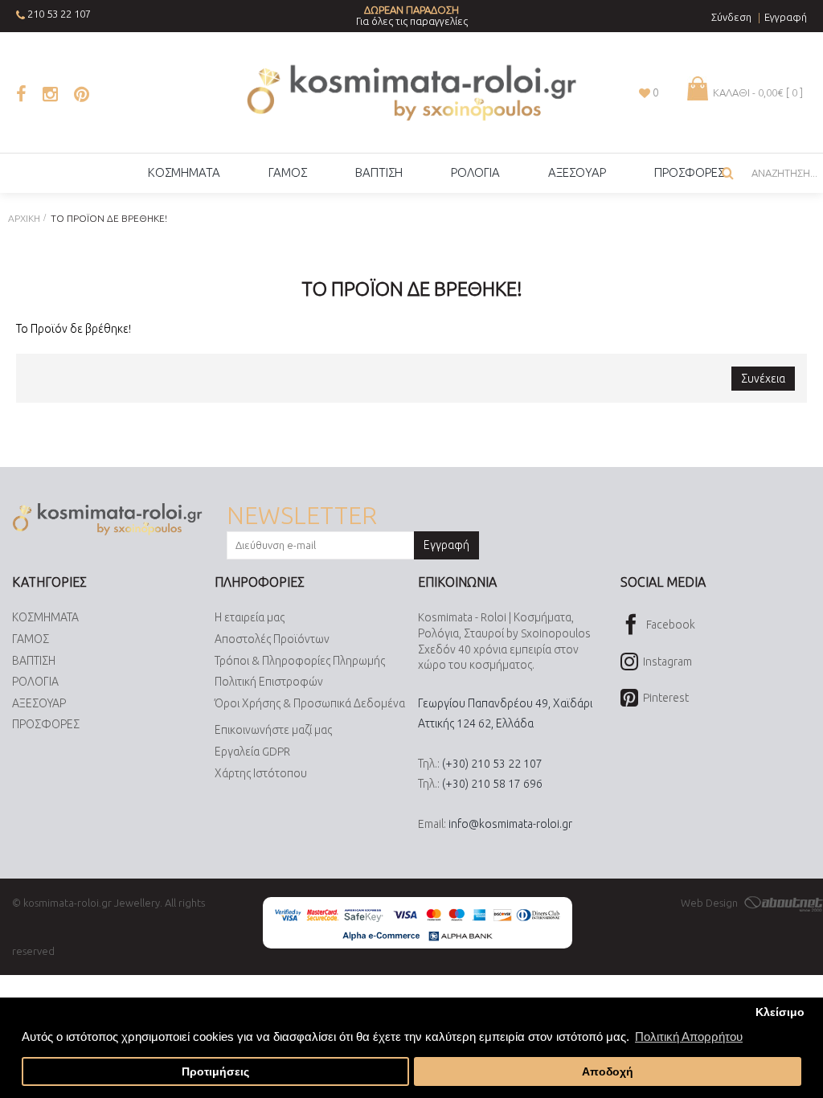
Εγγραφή (446, 545)
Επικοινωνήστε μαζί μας (273, 729)
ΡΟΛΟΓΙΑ (35, 681)
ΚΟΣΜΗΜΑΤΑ (45, 617)
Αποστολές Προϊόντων (272, 639)
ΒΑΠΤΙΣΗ (33, 660)
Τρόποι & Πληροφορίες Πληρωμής (300, 660)
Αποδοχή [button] (607, 1072)
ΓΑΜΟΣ (30, 639)
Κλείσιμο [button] (780, 1012)
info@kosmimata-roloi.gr (510, 823)
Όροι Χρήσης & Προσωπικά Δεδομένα (310, 703)
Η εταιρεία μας (250, 617)
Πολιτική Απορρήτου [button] (689, 1036)
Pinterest (666, 697)
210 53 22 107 (59, 13)
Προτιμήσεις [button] (215, 1072)
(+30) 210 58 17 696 (492, 783)
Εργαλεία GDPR (252, 751)
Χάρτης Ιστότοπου (261, 773)
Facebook (670, 624)
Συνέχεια (763, 378)
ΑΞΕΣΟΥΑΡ (39, 703)
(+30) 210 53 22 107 (492, 763)
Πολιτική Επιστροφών (269, 681)
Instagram (667, 661)
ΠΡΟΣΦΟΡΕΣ (46, 724)
